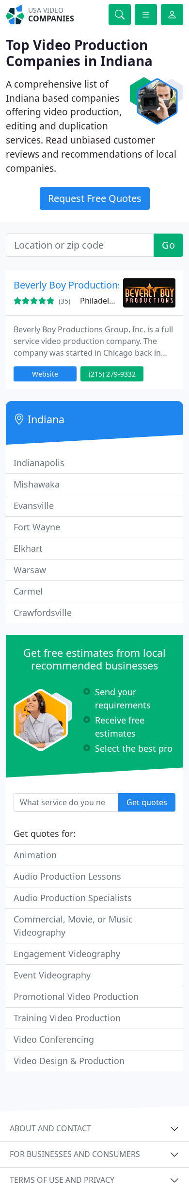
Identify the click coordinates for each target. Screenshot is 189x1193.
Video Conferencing (54, 1039)
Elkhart (28, 548)
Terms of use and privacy (62, 1180)
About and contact (50, 1128)
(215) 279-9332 (112, 374)
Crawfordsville (43, 612)
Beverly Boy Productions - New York (93, 284)
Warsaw (30, 570)
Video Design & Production (69, 1060)
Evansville (34, 505)
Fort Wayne (37, 527)
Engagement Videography (67, 953)
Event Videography (52, 975)
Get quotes (146, 802)
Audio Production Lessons (67, 876)
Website (45, 374)
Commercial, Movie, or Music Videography (73, 925)
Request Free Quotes (95, 198)
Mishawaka (37, 484)
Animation (35, 855)
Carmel (28, 591)
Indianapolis (39, 463)
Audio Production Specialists (73, 898)
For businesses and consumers (75, 1154)
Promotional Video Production (76, 996)
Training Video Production (67, 1018)
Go (168, 245)
